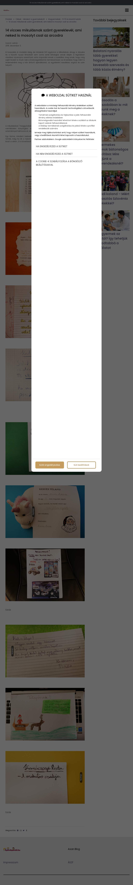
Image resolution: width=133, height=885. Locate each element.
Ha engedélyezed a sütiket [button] (51, 146)
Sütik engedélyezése (49, 464)
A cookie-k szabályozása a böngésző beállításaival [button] (59, 163)
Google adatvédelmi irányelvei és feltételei (74, 139)
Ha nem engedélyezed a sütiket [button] (54, 153)
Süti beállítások (81, 464)
